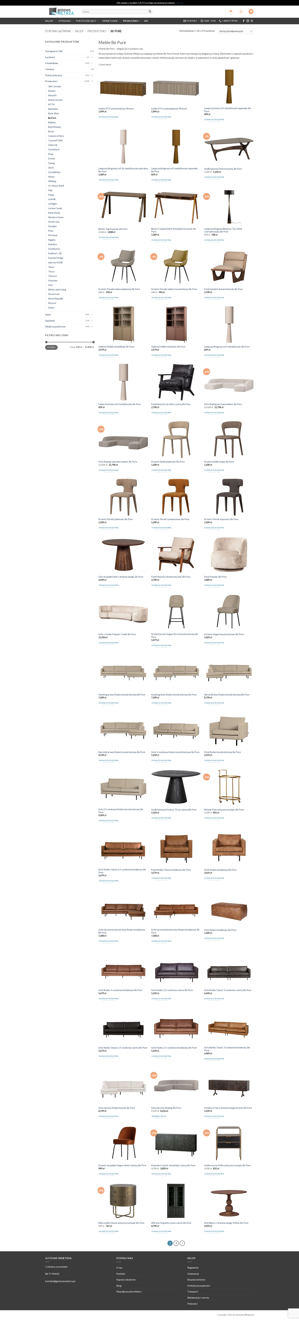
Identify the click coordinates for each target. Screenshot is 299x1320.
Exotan (51, 158)
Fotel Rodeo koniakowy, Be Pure (220, 869)
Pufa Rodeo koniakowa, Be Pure (220, 930)
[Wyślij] (150, 11)
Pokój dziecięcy (86, 21)
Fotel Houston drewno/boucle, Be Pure (170, 576)
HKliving (52, 181)
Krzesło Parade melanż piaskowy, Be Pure (119, 289)
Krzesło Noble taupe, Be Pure (219, 461)
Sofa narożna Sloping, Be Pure (166, 1108)
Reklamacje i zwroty (198, 1297)
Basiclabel (53, 108)
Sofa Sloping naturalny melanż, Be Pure (117, 461)
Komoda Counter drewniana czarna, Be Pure (173, 1165)
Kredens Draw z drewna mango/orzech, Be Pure (228, 1108)
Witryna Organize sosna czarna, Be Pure (171, 1223)
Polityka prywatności (198, 1285)
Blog (118, 1285)
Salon (49, 21)
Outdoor (50, 68)
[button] (240, 11)
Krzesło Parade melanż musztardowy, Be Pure (174, 289)
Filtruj (51, 347)
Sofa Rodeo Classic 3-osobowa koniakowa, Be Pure (227, 1049)
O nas (119, 1267)
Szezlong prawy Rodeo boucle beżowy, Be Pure (121, 694)
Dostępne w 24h (53, 51)
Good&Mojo (54, 172)
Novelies (52, 226)
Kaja (50, 190)
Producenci (130, 21)
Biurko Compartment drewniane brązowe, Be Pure (173, 230)
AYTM (51, 104)
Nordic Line (53, 221)
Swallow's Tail (55, 253)
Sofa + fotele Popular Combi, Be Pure (117, 634)
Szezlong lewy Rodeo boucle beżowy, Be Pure (174, 694)
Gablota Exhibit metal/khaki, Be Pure (116, 346)
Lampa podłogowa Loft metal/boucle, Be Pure (227, 346)
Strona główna (58, 31)
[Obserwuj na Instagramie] (248, 21)
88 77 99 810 (52, 1273)
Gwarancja (193, 1273)
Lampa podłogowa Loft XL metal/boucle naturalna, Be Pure (123, 170)
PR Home (52, 235)
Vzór (50, 285)
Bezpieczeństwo (196, 1279)
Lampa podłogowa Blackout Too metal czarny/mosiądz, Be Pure (223, 230)
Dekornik (52, 145)
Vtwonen (52, 280)
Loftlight (52, 203)
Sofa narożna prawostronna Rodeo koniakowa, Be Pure (121, 931)
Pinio (50, 230)
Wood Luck (53, 294)
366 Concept (54, 86)
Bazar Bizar (53, 113)
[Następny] (182, 1243)
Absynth (52, 95)
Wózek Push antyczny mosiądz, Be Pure (224, 809)
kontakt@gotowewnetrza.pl (60, 1281)
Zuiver (51, 307)
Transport (192, 1291)
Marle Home (54, 212)
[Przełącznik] (92, 57)
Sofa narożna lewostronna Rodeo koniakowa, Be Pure (175, 931)
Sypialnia (64, 21)
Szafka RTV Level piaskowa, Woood (169, 108)
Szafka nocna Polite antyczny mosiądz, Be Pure (227, 1165)
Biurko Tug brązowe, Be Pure (113, 229)
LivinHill (51, 199)
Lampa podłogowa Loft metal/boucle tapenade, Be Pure (174, 170)
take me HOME (55, 262)
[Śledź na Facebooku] (243, 21)
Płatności (192, 1303)
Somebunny (54, 249)
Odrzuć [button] (179, 2)
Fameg (51, 163)
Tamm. (51, 267)
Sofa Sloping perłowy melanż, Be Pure (223, 404)
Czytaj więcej (105, 64)
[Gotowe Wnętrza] (60, 12)
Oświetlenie (109, 21)
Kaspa (51, 194)
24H (146, 21)
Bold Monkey (54, 127)
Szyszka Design (55, 258)
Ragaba (51, 240)
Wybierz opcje (159, 1116)
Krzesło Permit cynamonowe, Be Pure (170, 519)
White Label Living (57, 289)
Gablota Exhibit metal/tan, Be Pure (168, 346)
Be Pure (52, 118)
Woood (52, 303)
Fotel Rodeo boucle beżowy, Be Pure (222, 752)
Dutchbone (53, 149)
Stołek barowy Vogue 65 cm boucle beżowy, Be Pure (174, 635)
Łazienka (50, 57)
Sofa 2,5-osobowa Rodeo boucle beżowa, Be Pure (120, 811)
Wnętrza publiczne (55, 326)
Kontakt (120, 1273)
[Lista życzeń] (230, 11)
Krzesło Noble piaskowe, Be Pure (168, 461)
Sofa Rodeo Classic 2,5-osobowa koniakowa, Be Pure (122, 871)
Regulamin (193, 1267)
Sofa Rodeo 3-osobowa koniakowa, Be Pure (120, 990)
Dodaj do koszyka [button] (109, 117)
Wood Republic (55, 298)
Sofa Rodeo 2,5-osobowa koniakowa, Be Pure (174, 1047)
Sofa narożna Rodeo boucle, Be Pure (116, 1108)
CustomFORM (55, 140)
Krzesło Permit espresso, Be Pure (221, 519)
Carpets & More (56, 136)
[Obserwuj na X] (252, 21)
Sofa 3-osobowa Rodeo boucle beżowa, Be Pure (175, 752)
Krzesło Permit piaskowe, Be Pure (115, 519)
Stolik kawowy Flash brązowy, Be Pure (223, 168)
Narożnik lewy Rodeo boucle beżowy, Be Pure (226, 694)
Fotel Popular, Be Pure (215, 576)
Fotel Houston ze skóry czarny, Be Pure (170, 404)
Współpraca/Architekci (129, 1291)
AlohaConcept (55, 99)
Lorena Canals (55, 208)
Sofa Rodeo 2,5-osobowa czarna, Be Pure (172, 990)
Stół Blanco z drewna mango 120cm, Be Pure (226, 1223)
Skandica (52, 244)
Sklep (79, 31)
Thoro (51, 271)
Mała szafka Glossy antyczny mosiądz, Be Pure (121, 1223)
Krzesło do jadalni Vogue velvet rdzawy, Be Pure (122, 1165)
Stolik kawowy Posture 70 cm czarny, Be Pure (173, 809)
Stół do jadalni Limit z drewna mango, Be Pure (120, 576)
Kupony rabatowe (125, 1279)
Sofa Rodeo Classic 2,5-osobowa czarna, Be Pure (122, 1047)
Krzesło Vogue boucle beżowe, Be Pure (224, 634)
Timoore (52, 276)
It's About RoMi (56, 185)
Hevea (51, 176)
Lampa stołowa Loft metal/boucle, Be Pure (119, 404)
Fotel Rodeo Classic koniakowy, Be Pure (171, 869)
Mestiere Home (56, 217)
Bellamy (52, 122)
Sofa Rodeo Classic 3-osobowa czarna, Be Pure (227, 990)
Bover (51, 131)
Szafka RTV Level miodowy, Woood (116, 108)
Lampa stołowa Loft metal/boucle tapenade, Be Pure (227, 110)
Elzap (50, 154)
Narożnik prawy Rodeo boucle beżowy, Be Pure (121, 752)
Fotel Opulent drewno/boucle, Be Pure (223, 289)
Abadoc (52, 90)
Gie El (51, 167)
